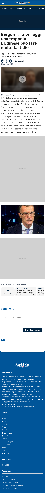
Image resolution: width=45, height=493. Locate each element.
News (4, 418)
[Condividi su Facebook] (6, 61)
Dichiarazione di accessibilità (12, 485)
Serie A (4, 430)
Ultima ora (20, 8)
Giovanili (5, 436)
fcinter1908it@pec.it (9, 404)
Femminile (5, 439)
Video (4, 448)
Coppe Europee (7, 442)
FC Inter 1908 (7, 8)
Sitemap (5, 476)
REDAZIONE (6, 453)
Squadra (5, 421)
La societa (5, 424)
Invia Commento (32, 330)
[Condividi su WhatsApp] (2, 61)
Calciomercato (7, 433)
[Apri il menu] (3, 2)
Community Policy (8, 479)
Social (4, 450)
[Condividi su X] (10, 61)
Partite (4, 427)
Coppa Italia (6, 445)
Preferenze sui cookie (9, 488)
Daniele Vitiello (19, 61)
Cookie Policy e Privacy (10, 482)
